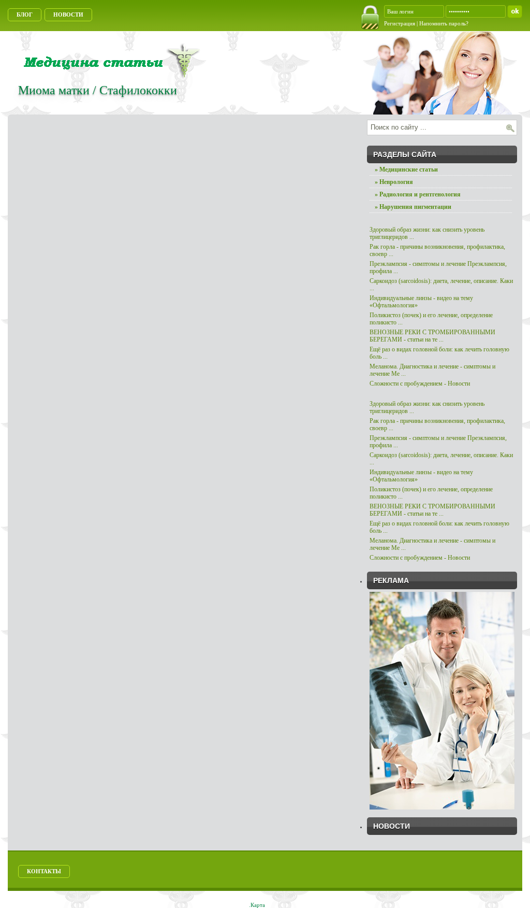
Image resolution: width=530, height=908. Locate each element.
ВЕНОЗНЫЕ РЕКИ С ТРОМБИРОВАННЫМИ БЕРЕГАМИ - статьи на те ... (432, 336)
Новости (68, 14)
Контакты (44, 871)
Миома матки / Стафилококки (97, 90)
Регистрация (400, 23)
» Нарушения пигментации (413, 206)
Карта (258, 905)
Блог (25, 14)
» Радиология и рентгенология (418, 194)
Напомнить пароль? (443, 23)
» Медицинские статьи (406, 169)
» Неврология (394, 182)
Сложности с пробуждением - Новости (420, 383)
